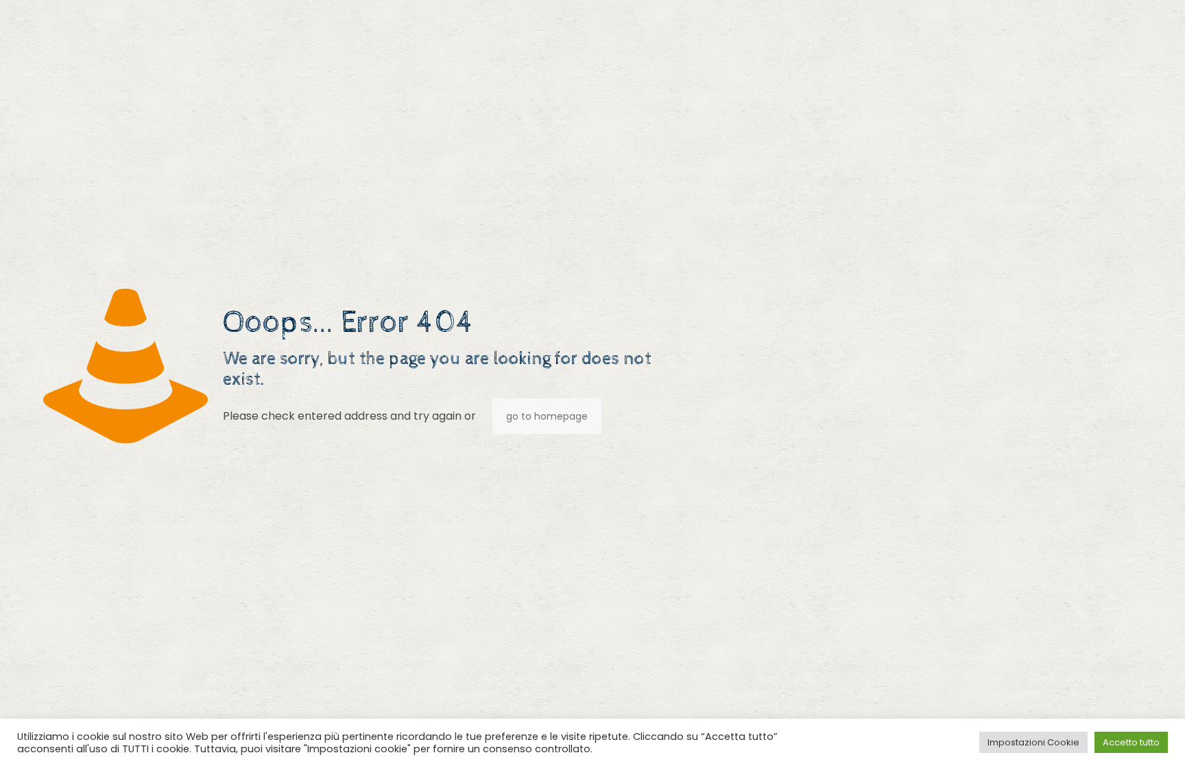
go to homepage (547, 416)
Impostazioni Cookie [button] (1033, 742)
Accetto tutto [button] (1131, 742)
